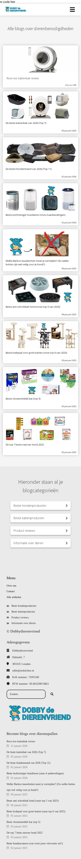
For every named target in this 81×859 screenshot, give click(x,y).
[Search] (52, 694)
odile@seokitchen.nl (23, 670)
